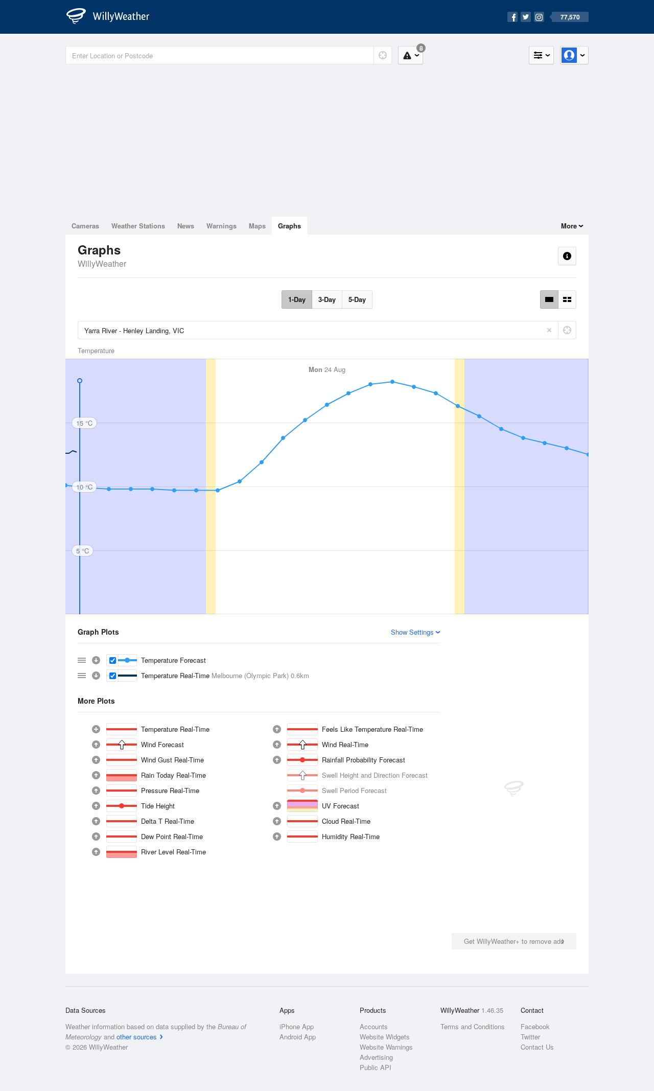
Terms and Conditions (472, 1026)
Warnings (221, 225)
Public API (375, 1067)
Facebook (535, 1026)
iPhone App (296, 1026)
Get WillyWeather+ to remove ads (514, 941)
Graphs (289, 225)
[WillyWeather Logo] (113, 17)
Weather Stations (138, 225)
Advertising (376, 1057)
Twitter (530, 1036)
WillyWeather (102, 263)
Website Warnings (386, 1047)
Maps (257, 225)
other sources (136, 1036)
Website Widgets (385, 1036)
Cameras (85, 225)
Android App (297, 1036)
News (185, 225)
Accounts (374, 1026)
